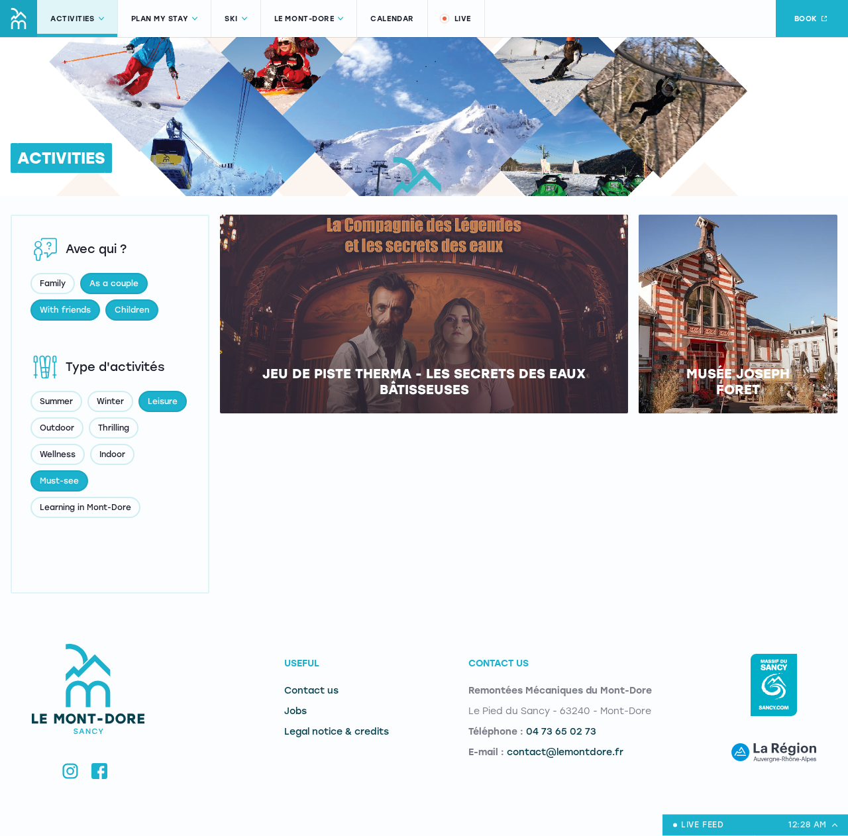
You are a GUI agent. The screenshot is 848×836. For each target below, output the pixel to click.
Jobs (295, 711)
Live (462, 19)
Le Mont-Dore (304, 19)
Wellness (58, 454)
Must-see (59, 481)
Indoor (112, 454)
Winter (110, 401)
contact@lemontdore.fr (565, 752)
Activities (72, 19)
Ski (231, 19)
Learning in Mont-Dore (85, 507)
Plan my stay (160, 19)
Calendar (391, 19)
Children (132, 310)
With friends (65, 310)
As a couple (113, 283)
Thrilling (113, 428)
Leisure (163, 401)
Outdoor (57, 428)
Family (53, 283)
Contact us (311, 690)
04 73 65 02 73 (561, 731)
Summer (56, 401)
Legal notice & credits (336, 731)
